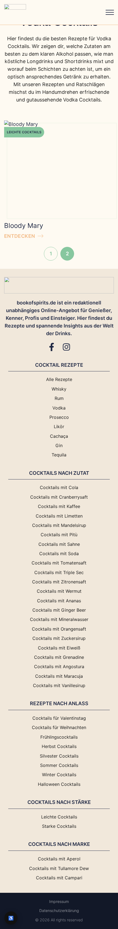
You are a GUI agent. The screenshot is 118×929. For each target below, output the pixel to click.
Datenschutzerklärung (59, 910)
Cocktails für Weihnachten (59, 727)
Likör (59, 426)
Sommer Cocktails (59, 765)
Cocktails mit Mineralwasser (59, 619)
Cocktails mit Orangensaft (59, 629)
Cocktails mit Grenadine (59, 657)
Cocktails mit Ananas (59, 600)
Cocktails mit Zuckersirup (59, 638)
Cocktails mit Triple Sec (59, 572)
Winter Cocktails (59, 774)
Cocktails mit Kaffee (59, 506)
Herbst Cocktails (59, 746)
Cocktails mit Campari (59, 877)
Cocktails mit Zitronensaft (59, 581)
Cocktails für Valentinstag (59, 718)
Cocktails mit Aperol (59, 859)
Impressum (59, 901)
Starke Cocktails (59, 826)
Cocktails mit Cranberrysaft (59, 497)
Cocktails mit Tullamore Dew (59, 868)
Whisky (59, 389)
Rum (59, 398)
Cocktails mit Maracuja (59, 676)
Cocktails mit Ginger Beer (59, 610)
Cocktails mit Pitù (59, 534)
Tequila (59, 455)
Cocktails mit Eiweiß (59, 648)
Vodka (59, 408)
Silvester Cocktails (59, 756)
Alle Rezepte (59, 379)
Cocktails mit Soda (59, 553)
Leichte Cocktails (24, 132)
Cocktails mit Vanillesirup (59, 685)
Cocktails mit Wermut (59, 591)
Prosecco (59, 417)
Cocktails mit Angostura (59, 666)
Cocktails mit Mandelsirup (59, 525)
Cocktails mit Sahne (59, 544)
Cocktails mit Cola (59, 487)
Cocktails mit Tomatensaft (59, 563)
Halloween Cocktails (59, 784)
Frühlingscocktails (59, 737)
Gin (59, 445)
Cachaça (59, 436)
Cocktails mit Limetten (59, 516)
